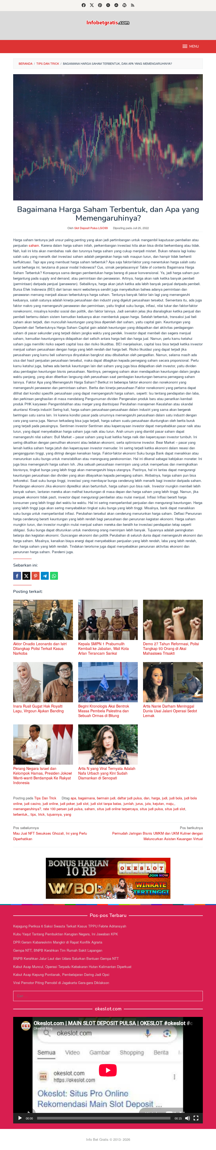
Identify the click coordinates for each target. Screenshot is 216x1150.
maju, (170, 803)
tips (33, 814)
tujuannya (54, 814)
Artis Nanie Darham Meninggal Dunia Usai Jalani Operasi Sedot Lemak (170, 710)
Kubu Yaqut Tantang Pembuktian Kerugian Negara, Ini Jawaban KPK (65, 933)
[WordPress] (124, 5)
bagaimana (86, 797)
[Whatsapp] (54, 576)
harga (155, 797)
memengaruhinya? (27, 808)
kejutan (158, 803)
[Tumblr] (108, 5)
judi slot (83, 803)
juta (148, 803)
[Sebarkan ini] (17, 576)
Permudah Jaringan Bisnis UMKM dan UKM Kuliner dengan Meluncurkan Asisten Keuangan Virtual (157, 833)
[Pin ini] (36, 576)
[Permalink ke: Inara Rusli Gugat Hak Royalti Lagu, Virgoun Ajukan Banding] (43, 682)
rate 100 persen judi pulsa (62, 808)
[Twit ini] (26, 576)
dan (146, 797)
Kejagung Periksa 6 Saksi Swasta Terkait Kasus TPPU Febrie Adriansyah (69, 926)
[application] (108, 1070)
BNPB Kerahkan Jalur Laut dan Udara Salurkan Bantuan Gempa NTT (66, 958)
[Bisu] (187, 1118)
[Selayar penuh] (196, 1118)
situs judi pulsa (151, 808)
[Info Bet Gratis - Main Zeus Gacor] (108, 22)
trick (41, 814)
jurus (139, 803)
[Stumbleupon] (116, 5)
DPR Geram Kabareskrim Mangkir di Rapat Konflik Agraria (57, 942)
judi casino (32, 803)
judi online (50, 803)
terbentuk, (20, 814)
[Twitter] (92, 5)
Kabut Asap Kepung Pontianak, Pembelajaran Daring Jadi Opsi (61, 974)
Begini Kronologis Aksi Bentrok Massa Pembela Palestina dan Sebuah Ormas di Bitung (103, 710)
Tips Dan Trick (45, 797)
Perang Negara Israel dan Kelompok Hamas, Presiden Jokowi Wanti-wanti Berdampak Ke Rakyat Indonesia (42, 775)
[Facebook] (84, 5)
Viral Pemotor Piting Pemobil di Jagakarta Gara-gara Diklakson (61, 982)
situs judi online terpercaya (117, 808)
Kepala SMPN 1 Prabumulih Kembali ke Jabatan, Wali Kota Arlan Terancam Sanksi (103, 648)
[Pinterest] (100, 5)
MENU (194, 46)
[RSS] (133, 5)
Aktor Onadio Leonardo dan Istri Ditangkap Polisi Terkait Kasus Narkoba (40, 648)
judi (164, 797)
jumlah (129, 803)
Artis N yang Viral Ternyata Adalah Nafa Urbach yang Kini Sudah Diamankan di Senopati (106, 773)
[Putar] (20, 1118)
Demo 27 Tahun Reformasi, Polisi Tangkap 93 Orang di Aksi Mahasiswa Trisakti (171, 648)
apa (73, 797)
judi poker (67, 803)
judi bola (175, 797)
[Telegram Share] (45, 576)
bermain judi (106, 797)
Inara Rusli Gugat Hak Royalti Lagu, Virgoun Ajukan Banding (38, 708)
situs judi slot (175, 808)
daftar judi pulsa (129, 797)
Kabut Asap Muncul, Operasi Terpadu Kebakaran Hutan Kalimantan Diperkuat (72, 966)
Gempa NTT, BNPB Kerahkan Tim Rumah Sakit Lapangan (57, 950)
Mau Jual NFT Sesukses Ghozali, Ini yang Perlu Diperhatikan (50, 833)
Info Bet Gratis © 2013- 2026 (108, 1139)
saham (34, 245)
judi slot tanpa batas (106, 803)
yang (67, 814)
